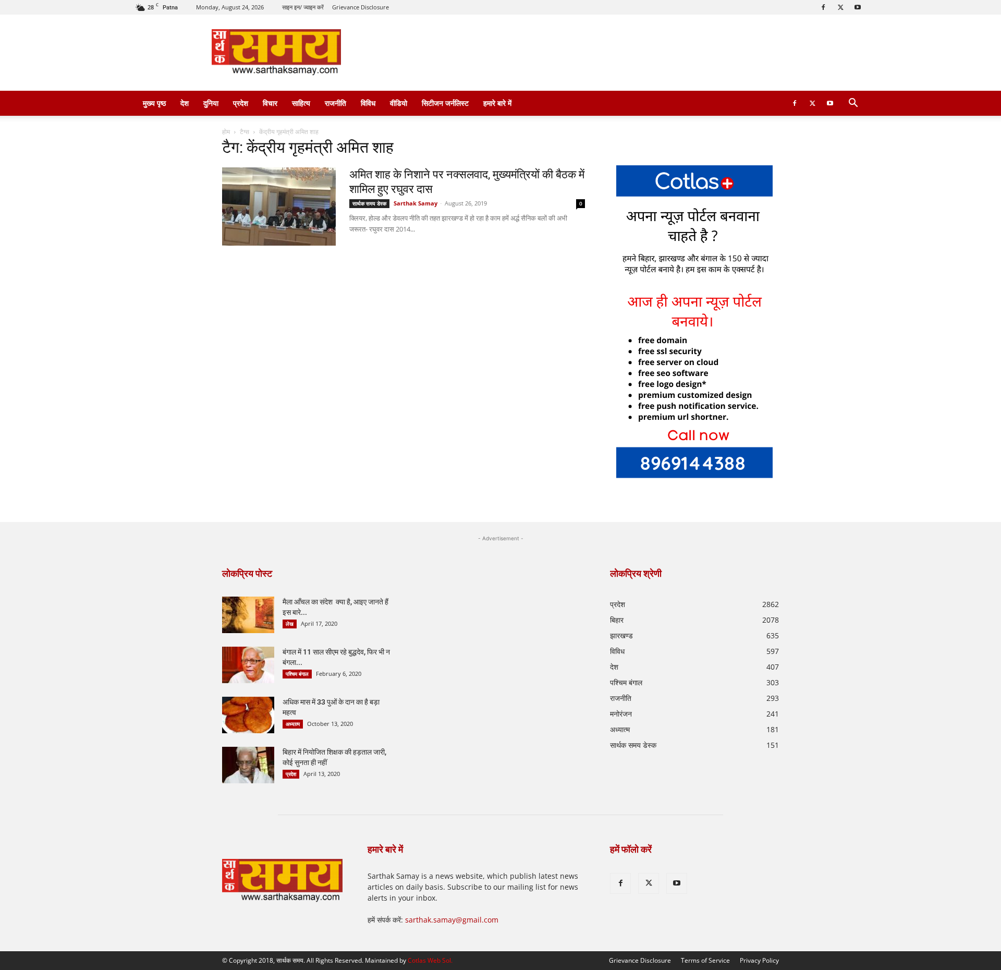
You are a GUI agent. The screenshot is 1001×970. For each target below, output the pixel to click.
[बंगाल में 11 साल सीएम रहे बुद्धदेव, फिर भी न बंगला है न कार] (248, 665)
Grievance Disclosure (360, 7)
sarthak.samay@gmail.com (451, 920)
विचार (270, 103)
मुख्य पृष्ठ (154, 103)
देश (184, 103)
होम (226, 131)
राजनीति (335, 103)
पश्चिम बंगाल (297, 673)
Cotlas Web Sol (429, 960)
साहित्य (301, 103)
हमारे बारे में (497, 103)
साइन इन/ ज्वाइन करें (303, 7)
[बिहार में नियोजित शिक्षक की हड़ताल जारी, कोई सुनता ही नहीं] (248, 765)
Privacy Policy (759, 960)
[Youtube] (857, 7)
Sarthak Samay (415, 203)
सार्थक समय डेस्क (369, 203)
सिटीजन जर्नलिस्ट (445, 103)
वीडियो (398, 103)
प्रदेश (240, 103)
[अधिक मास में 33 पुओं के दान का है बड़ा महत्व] (248, 715)
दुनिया (210, 103)
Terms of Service (705, 960)
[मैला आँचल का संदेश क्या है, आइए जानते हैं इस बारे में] (248, 615)
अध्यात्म (293, 724)
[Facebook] (823, 7)
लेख (290, 623)
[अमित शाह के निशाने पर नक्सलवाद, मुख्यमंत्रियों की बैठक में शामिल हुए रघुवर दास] (279, 206)
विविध (368, 103)
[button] (852, 104)
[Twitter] (840, 7)
